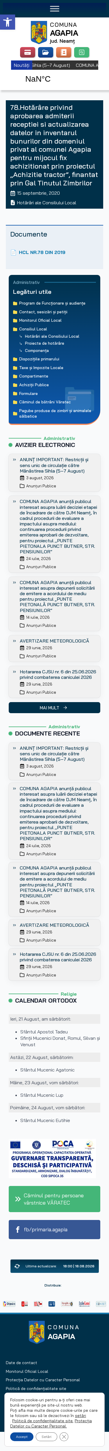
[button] (7, 22)
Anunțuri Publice (41, 486)
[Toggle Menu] (54, 8)
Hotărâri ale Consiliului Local (46, 202)
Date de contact (21, 1362)
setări (80, 1415)
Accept (22, 1436)
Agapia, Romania (54, 72)
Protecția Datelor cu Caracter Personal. (51, 1423)
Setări (46, 1436)
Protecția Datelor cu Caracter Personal (43, 1379)
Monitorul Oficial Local (27, 1371)
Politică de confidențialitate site (36, 1388)
